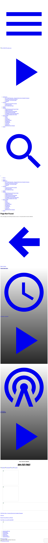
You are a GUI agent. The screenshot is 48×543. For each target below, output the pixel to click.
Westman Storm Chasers (10, 125)
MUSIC (4, 126)
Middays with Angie (9, 110)
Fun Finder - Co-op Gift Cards (10, 100)
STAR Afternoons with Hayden (11, 111)
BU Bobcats (7, 121)
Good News (7, 119)
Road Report (7, 122)
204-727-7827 (24, 464)
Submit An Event (8, 104)
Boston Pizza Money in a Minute (11, 99)
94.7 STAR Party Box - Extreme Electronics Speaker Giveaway (17, 98)
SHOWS (4, 107)
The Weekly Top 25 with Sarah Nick (12, 113)
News (6, 116)
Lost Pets (7, 123)
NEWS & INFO (5, 115)
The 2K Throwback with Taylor (11, 114)
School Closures (8, 120)
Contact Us (7, 124)
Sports (6, 117)
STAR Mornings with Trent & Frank (11, 109)
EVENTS (4, 102)
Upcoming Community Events (11, 103)
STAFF (4, 106)
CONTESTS (5, 96)
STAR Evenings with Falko (10, 112)
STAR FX (7, 101)
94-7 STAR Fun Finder (9, 105)
